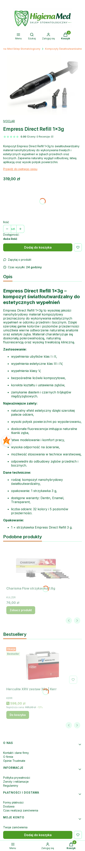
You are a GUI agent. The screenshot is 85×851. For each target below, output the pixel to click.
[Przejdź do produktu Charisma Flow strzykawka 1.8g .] (42, 565)
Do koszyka (18, 714)
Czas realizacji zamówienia (20, 810)
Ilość (6, 222)
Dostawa (8, 806)
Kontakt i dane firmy (16, 752)
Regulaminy (10, 785)
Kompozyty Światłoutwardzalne (63, 48)
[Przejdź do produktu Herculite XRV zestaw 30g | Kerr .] (42, 665)
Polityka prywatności (16, 777)
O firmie (8, 756)
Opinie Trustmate (14, 760)
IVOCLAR (9, 121)
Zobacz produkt (21, 610)
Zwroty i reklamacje (16, 781)
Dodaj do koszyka (38, 247)
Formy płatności (13, 802)
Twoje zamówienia (15, 827)
